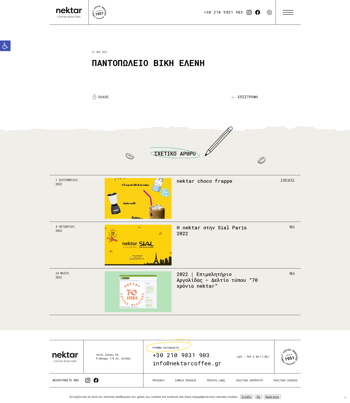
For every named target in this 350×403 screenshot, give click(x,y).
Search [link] (269, 12)
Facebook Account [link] (257, 12)
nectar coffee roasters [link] (69, 12)
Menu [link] (288, 12)
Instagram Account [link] (249, 12)
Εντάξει (246, 396)
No (258, 396)
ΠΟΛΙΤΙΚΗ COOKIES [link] (286, 380)
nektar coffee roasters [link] (65, 356)
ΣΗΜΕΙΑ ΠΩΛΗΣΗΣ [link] (185, 380)
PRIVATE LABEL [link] (216, 380)
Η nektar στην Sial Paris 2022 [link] (212, 230)
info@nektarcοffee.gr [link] (187, 363)
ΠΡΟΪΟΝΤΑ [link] (158, 380)
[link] (5, 46)
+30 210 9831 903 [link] (223, 12)
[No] (345, 397)
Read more (272, 396)
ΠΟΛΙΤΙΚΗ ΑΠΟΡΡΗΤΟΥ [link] (249, 380)
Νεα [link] (292, 227)
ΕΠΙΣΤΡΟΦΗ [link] (247, 96)
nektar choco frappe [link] (204, 181)
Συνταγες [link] (288, 180)
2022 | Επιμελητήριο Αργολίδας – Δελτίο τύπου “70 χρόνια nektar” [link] (217, 280)
